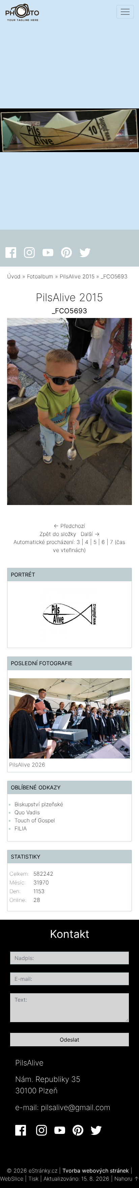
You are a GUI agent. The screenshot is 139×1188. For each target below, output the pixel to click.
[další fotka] (121, 413)
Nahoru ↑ (126, 1178)
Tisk (33, 1178)
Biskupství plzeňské (39, 804)
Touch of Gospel (35, 820)
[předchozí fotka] (18, 413)
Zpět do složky (57, 534)
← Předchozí (69, 525)
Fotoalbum (40, 276)
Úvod (14, 276)
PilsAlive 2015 (77, 276)
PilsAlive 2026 (27, 764)
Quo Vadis (27, 812)
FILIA (21, 828)
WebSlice (11, 1178)
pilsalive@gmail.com (75, 1107)
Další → (90, 534)
